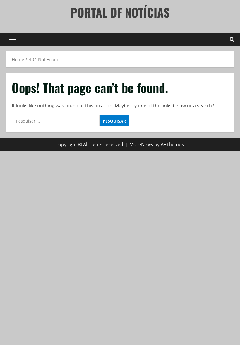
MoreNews (141, 144)
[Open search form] (232, 39)
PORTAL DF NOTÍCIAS (120, 12)
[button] (12, 39)
